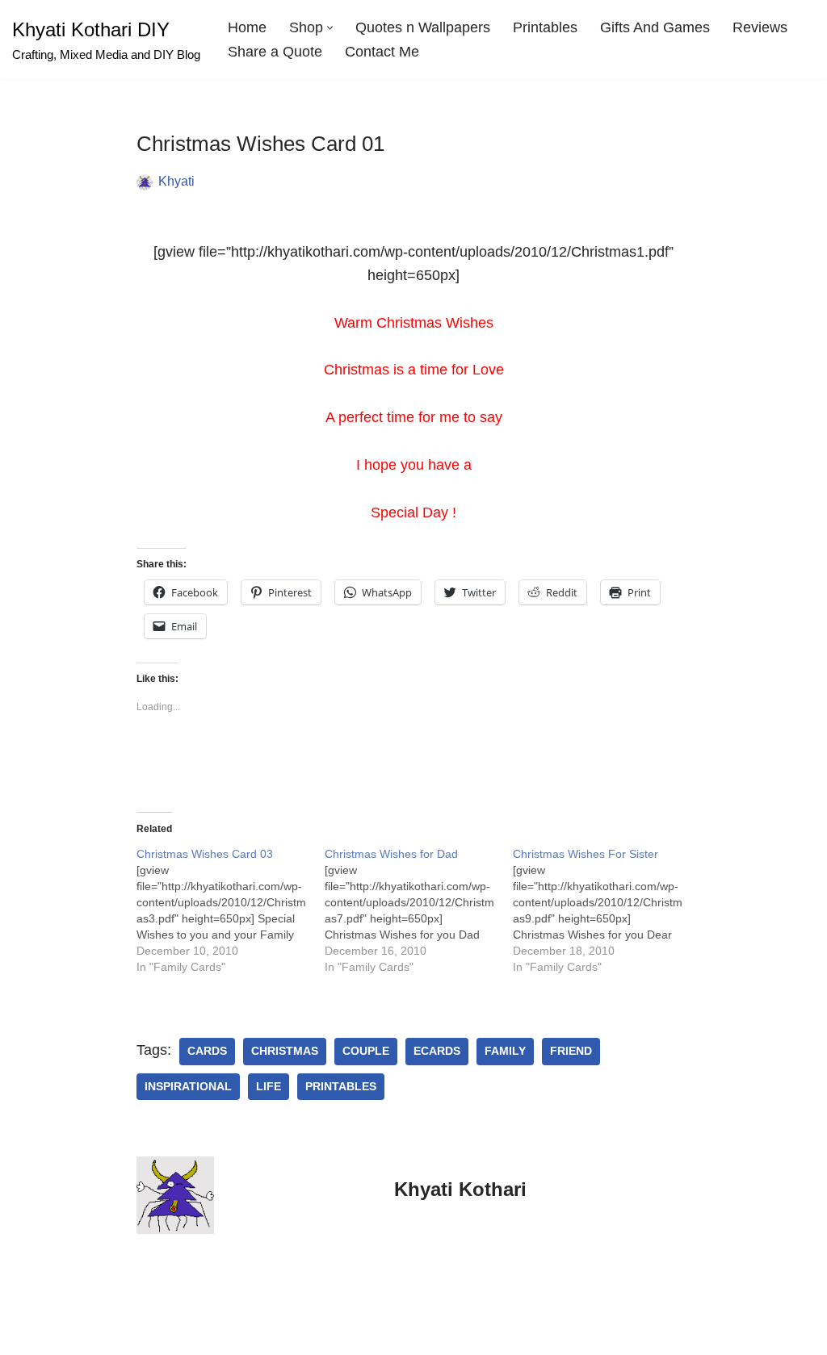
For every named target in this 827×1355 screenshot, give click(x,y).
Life (268, 1087)
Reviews (760, 27)
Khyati (176, 181)
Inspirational (188, 1087)
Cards (207, 1051)
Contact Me (382, 52)
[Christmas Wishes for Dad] (419, 910)
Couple (365, 1051)
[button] (330, 28)
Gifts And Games (655, 27)
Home (247, 27)
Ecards (437, 1051)
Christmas (284, 1051)
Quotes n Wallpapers (422, 27)
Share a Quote (275, 52)
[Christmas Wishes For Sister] (607, 910)
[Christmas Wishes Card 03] (230, 910)
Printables (545, 27)
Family (505, 1051)
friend (571, 1051)
